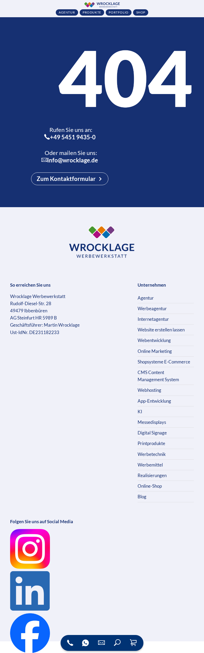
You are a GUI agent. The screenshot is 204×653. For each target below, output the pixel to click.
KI (140, 411)
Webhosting (149, 390)
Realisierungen (152, 475)
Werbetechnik (152, 454)
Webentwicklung (154, 340)
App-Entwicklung (154, 401)
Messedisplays (152, 422)
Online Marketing (155, 351)
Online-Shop (150, 486)
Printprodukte (151, 443)
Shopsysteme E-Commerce (164, 362)
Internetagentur (153, 319)
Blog (142, 496)
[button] (117, 643)
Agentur (146, 298)
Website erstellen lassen (161, 329)
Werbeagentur (152, 308)
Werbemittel (150, 465)
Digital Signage (152, 433)
